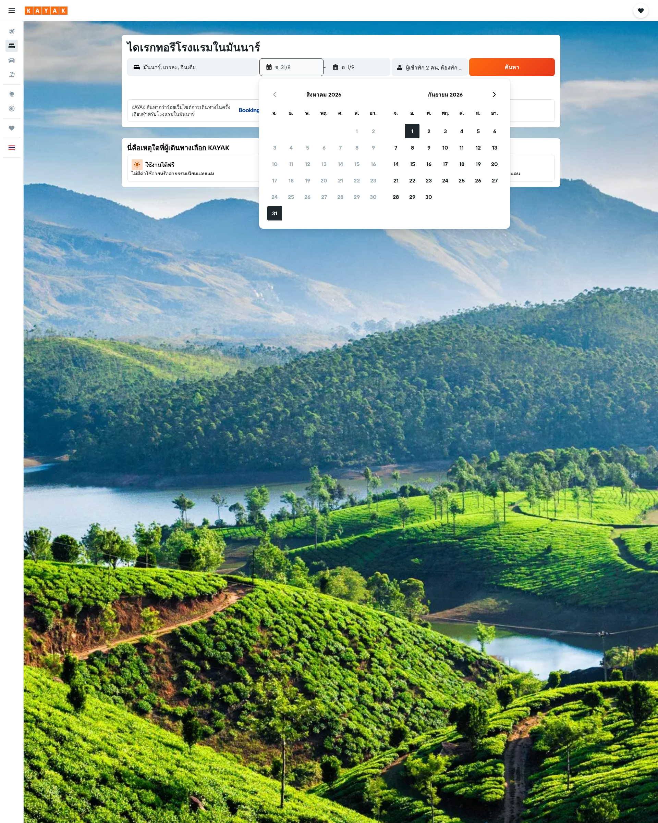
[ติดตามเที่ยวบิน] (12, 108)
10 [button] (275, 164)
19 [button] (307, 180)
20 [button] (323, 180)
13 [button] (324, 164)
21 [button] (340, 180)
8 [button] (356, 147)
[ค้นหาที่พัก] (12, 46)
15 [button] (357, 164)
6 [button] (324, 147)
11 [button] (291, 164)
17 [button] (274, 180)
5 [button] (307, 147)
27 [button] (324, 196)
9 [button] (373, 147)
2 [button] (373, 131)
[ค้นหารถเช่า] (12, 60)
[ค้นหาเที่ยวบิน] (12, 31)
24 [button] (274, 196)
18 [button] (291, 180)
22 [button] (357, 180)
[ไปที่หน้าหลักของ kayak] (46, 11)
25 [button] (291, 196)
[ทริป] (12, 128)
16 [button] (373, 164)
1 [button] (357, 131)
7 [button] (340, 147)
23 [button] (373, 180)
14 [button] (340, 164)
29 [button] (357, 196)
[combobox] (199, 67)
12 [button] (307, 164)
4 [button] (291, 147)
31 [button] (274, 213)
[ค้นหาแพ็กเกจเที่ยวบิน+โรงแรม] (12, 74)
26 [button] (307, 196)
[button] (11, 10)
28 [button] (340, 196)
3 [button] (274, 147)
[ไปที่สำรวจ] (12, 94)
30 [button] (373, 196)
